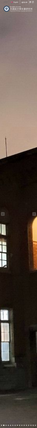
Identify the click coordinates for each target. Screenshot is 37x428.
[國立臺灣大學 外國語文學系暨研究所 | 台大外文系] (18, 8)
